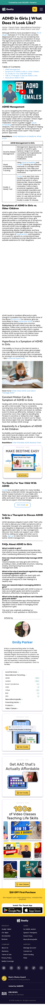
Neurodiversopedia (13, 699)
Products (9, 705)
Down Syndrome (12, 684)
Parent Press (14, 27)
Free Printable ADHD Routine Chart (26, 442)
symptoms (15, 319)
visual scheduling (28, 162)
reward (20, 164)
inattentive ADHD (25, 321)
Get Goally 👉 (22, 505)
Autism (8, 681)
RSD (6, 693)
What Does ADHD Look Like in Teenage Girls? (19, 392)
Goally (10, 9)
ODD (7, 687)
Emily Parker (22, 642)
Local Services (11, 672)
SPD (6, 696)
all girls (5, 35)
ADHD (4, 29)
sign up (10, 536)
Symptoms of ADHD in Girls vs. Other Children (22, 72)
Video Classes (11, 708)
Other (7, 690)
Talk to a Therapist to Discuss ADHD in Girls (21, 76)
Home (4, 27)
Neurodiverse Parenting (30, 27)
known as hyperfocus (16, 358)
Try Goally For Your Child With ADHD (18, 74)
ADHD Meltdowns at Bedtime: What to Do (22, 137)
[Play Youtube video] (22, 92)
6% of (39, 33)
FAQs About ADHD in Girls (14, 78)
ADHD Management (12, 70)
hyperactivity (22, 234)
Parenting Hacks (12, 702)
